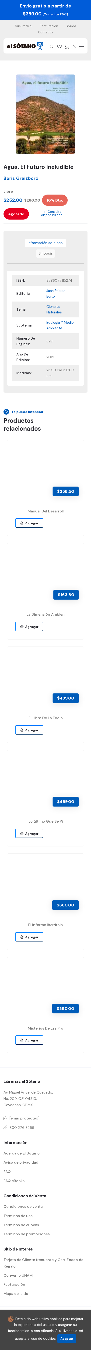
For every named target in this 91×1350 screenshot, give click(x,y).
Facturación (49, 26)
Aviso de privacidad (21, 1162)
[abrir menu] (81, 46)
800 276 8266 (22, 1127)
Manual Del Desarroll (46, 511)
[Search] (51, 46)
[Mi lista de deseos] (59, 46)
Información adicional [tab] (45, 243)
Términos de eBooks (21, 1224)
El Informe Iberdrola (45, 924)
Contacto (45, 32)
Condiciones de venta (23, 1206)
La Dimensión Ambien (46, 614)
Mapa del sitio (16, 1293)
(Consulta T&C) (55, 14)
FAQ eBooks (14, 1180)
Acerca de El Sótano (22, 1153)
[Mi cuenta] (74, 46)
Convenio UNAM (18, 1275)
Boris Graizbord (21, 178)
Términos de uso (18, 1215)
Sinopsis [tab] (45, 253)
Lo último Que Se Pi (45, 821)
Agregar (31, 523)
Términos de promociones (27, 1234)
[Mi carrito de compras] (66, 46)
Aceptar (66, 1339)
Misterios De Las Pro (45, 1028)
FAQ (7, 1171)
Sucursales (23, 26)
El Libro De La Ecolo (45, 717)
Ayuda (71, 26)
